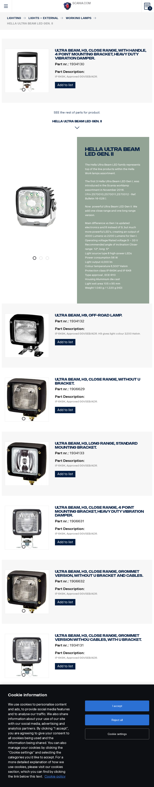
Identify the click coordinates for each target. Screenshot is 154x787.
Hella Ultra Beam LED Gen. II (112, 151)
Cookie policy (55, 776)
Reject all (117, 720)
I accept (117, 706)
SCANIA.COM (81, 3)
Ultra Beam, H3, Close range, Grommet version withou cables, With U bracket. (98, 638)
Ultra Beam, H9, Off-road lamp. (88, 315)
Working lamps (78, 18)
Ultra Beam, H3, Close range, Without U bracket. (97, 381)
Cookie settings (117, 734)
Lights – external (43, 18)
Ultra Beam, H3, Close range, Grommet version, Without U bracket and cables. (99, 574)
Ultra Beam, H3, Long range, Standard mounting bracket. (96, 445)
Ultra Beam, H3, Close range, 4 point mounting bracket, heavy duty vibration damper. (99, 511)
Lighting (14, 18)
